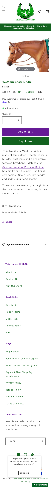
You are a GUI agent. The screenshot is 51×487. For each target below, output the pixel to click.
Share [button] (9, 221)
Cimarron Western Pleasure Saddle (23, 167)
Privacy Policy (13, 383)
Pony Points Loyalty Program (21, 358)
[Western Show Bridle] (23, 76)
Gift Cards (11, 305)
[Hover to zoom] (25, 53)
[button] (3, 11)
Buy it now (25, 141)
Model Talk (11, 318)
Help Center (12, 351)
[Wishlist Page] (40, 11)
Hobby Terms (12, 311)
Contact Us (11, 279)
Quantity (6, 114)
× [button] (40, 454)
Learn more (24, 473)
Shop (8, 332)
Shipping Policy (14, 396)
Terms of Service (14, 403)
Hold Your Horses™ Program (21, 365)
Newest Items (13, 325)
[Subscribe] (41, 441)
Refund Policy (13, 389)
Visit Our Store (13, 285)
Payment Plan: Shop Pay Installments (19, 374)
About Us (10, 272)
